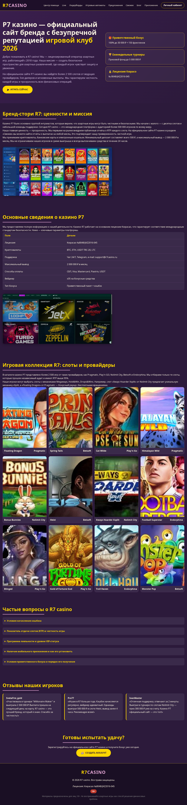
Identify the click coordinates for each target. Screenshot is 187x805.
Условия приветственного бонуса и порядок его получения (41, 661)
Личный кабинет (172, 5)
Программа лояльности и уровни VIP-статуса (33, 641)
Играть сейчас (17, 89)
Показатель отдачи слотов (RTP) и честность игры (36, 631)
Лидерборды (75, 5)
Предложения (115, 5)
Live (64, 5)
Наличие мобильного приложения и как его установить (39, 651)
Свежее (130, 5)
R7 (15, 5)
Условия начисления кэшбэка (24, 620)
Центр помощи (51, 5)
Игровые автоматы (95, 5)
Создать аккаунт (93, 753)
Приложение (151, 5)
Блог (139, 5)
